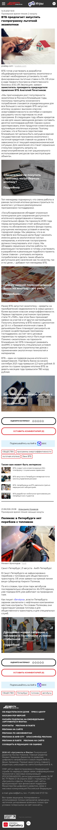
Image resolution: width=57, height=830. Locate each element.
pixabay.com (20, 66)
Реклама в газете (25, 725)
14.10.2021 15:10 (7, 11)
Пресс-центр (38, 712)
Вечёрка (19, 599)
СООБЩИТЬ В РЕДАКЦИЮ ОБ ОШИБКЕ (22, 744)
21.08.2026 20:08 (8, 509)
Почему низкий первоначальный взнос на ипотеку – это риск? (27, 286)
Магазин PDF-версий (13, 715)
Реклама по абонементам (17, 733)
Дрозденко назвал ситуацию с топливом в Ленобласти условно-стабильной (27, 636)
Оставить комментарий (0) (28, 431)
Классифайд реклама (39, 737)
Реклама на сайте (12, 729)
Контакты (8, 725)
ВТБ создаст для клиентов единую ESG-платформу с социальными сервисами (29, 469)
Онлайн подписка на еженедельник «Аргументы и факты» (23, 720)
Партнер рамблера (25, 817)
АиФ (24, 563)
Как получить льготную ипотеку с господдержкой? (27, 396)
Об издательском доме (15, 712)
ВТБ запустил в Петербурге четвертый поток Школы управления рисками (31, 478)
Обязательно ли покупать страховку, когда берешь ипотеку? (22, 178)
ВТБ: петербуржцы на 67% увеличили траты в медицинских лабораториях (31, 486)
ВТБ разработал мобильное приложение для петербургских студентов (31, 495)
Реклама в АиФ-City (13, 737)
